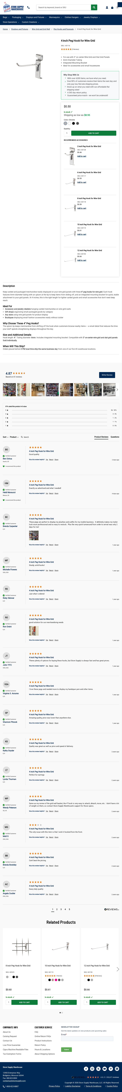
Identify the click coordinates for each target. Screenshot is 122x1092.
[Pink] (56, 979)
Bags (5, 17)
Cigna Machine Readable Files (15, 1049)
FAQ (36, 1032)
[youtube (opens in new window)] (104, 1069)
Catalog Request (10, 1036)
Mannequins (54, 17)
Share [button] (56, 459)
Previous (3, 969)
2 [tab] (62, 1012)
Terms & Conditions (93, 1086)
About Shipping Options (45, 1054)
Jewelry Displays (91, 17)
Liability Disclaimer (72, 1086)
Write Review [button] (107, 375)
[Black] (13, 977)
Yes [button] (47, 459)
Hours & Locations (42, 1049)
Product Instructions (43, 1041)
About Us (6, 1032)
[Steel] (16, 977)
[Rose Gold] (52, 979)
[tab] (101, 437)
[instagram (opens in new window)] (92, 1069)
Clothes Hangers (72, 17)
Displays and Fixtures (35, 17)
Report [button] (51, 459)
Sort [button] (5, 437)
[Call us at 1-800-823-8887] (29, 7)
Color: (72, 120)
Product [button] (13, 437)
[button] (90, 49)
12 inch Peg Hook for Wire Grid (97, 966)
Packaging (16, 17)
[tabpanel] (22, 968)
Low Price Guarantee (11, 1045)
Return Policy (40, 1045)
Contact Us (7, 1041)
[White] (10, 977)
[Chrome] (7, 977)
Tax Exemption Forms (12, 1054)
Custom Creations (29, 22)
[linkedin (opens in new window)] (117, 1069)
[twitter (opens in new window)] (98, 1069)
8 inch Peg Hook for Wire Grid (18, 966)
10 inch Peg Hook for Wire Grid (58, 966)
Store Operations (10, 22)
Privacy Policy (54, 1086)
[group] (18, 373)
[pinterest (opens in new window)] (111, 1069)
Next (118, 969)
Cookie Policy (112, 1086)
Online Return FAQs (43, 1036)
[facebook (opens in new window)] (86, 1069)
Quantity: (67, 129)
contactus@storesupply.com (14, 1081)
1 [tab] (60, 1012)
